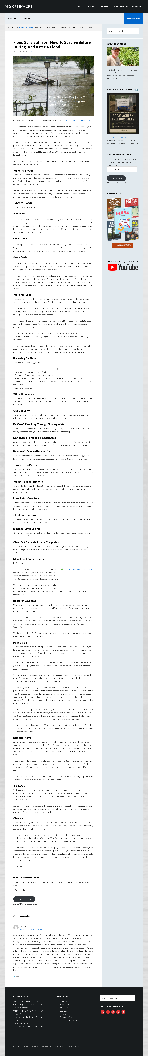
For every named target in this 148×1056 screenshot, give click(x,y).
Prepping (26, 866)
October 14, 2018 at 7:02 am (31, 929)
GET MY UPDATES (24, 899)
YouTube (63, 1011)
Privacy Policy (66, 1017)
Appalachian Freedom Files (117, 138)
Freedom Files (66, 1004)
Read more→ (124, 78)
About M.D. (65, 1001)
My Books (64, 1007)
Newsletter (65, 1014)
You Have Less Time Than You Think (28, 1026)
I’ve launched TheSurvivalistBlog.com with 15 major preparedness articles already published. (28, 1004)
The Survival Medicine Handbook (76, 120)
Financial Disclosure (68, 1020)
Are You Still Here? (21, 1023)
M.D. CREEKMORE (18, 6)
